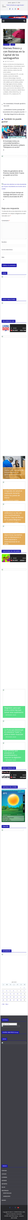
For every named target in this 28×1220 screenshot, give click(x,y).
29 (21, 1000)
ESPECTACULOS (9, 477)
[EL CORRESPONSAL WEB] (14, 16)
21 (17, 997)
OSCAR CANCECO (10, 61)
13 (13, 993)
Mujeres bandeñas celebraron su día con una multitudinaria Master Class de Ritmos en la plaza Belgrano (13, 515)
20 (13, 997)
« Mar (3, 1004)
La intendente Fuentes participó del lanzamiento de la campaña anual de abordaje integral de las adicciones (13, 112)
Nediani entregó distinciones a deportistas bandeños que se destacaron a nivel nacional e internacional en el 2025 (13, 537)
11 (6, 993)
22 (21, 997)
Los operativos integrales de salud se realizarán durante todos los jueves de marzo (13, 493)
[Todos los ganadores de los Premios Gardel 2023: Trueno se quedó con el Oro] (14, 156)
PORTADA (4, 1170)
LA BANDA (16, 477)
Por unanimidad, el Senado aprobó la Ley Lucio (14, 105)
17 (3, 997)
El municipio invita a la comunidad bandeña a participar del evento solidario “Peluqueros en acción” (14, 144)
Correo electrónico (7, 250)
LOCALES (12, 44)
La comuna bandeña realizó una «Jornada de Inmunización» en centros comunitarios (13, 471)
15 (21, 993)
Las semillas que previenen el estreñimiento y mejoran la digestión (12, 754)
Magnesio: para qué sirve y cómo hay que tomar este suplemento (13, 710)
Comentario (6, 220)
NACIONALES (5, 1190)
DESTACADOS (6, 44)
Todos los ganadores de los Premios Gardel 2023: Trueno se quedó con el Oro (13, 173)
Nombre (4, 242)
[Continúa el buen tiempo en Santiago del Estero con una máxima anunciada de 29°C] (14, 184)
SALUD (14, 715)
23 (24, 997)
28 (17, 1000)
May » (6, 1004)
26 (10, 1000)
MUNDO (4, 1200)
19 (10, 997)
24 (3, 1000)
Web (3, 257)
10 (3, 993)
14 (17, 993)
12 (10, 993)
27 (13, 1000)
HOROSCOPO (6, 1196)
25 (6, 1000)
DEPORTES (4, 1184)
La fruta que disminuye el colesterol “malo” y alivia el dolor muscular (13, 732)
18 (6, 997)
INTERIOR (4, 1180)
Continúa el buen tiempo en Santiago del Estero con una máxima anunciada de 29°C (13, 194)
